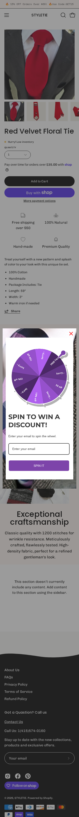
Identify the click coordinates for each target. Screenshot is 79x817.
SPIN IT (39, 465)
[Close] (71, 333)
